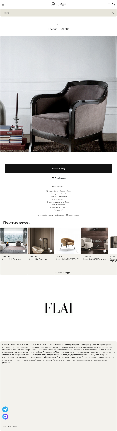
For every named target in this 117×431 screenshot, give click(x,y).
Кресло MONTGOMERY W (67, 259)
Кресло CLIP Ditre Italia (11, 259)
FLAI (58, 25)
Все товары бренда (10, 426)
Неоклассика (60, 205)
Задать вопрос (73, 215)
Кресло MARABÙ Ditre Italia (94, 259)
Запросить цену (58, 168)
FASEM (59, 256)
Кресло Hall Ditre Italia (38, 259)
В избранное (60, 178)
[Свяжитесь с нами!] (5, 409)
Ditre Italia (6, 256)
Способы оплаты (46, 215)
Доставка (60, 215)
